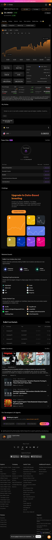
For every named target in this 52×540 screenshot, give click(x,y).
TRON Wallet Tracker (5, 499)
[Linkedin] (30, 448)
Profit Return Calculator (28, 469)
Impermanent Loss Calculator (29, 471)
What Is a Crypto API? (9, 423)
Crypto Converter (27, 473)
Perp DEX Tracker (4, 506)
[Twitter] (46, 76)
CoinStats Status (40, 535)
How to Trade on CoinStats (43, 529)
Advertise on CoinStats (17, 476)
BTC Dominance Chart (28, 488)
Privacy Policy (3, 522)
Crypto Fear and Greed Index (29, 480)
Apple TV (41, 473)
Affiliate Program (4, 478)
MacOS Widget (42, 469)
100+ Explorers (26, 494)
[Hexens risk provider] (26, 159)
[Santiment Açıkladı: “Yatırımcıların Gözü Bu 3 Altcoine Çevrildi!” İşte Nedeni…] (8, 392)
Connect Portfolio (19, 211)
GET (43, 436)
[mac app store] (36, 456)
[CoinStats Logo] (8, 5)
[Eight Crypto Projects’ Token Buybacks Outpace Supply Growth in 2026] (8, 403)
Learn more (32, 1)
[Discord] (49, 76)
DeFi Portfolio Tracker (5, 480)
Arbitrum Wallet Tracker (5, 486)
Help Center (39, 517)
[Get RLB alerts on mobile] (46, 9)
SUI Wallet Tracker (4, 504)
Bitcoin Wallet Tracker (5, 502)
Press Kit (14, 471)
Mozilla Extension (43, 471)
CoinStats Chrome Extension (45, 467)
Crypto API (43, 423)
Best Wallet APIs (32, 423)
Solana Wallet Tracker (5, 489)
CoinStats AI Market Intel (5, 476)
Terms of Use (3, 520)
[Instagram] (18, 448)
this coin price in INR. (28, 99)
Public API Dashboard (17, 482)
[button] (46, 66)
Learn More (26, 157)
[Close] (50, 1)
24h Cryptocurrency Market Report (29, 485)
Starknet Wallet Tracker (5, 482)
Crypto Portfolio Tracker (5, 467)
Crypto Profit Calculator (28, 467)
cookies (16, 536)
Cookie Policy (3, 524)
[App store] (15, 456)
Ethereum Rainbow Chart (28, 478)
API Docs (14, 480)
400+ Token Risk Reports (29, 496)
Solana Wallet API (27, 505)
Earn (1, 469)
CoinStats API (15, 478)
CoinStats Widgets (27, 482)
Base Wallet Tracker (4, 495)
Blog (1, 471)
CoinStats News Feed (17, 484)
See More (47, 140)
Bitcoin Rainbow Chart (28, 476)
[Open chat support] (49, 537)
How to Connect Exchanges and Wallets (44, 520)
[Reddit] (26, 448)
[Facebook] (37, 448)
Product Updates (16, 467)
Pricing (13, 469)
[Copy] (46, 66)
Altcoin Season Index (28, 490)
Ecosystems (3, 508)
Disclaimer (2, 517)
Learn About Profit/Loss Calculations (42, 526)
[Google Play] (25, 456)
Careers (14, 473)
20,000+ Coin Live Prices (29, 492)
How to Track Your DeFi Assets (44, 523)
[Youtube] (34, 448)
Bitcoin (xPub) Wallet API (28, 512)
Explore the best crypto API (32, 419)
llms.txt (24, 501)
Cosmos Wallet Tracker (5, 491)
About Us (14, 486)
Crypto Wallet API (27, 503)
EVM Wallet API (26, 507)
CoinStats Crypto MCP (28, 499)
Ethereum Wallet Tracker (5, 493)
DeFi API (25, 509)
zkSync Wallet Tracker (5, 484)
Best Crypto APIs (21, 423)
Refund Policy (3, 526)
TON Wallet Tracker (4, 497)
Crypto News (3, 473)
